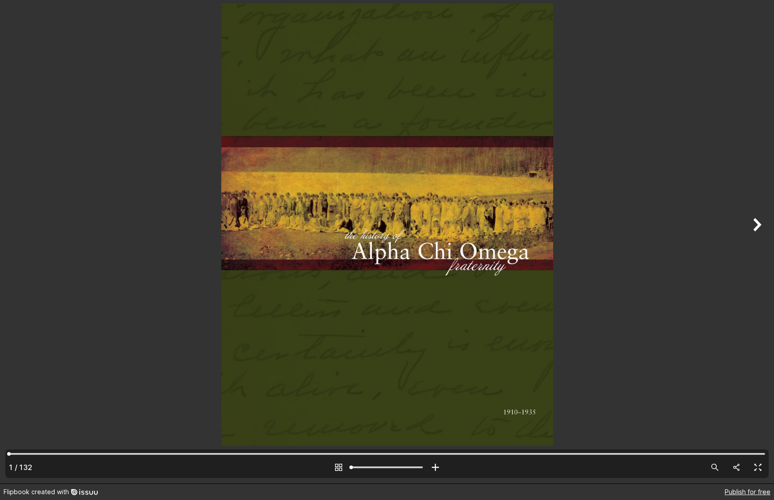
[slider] (387, 467)
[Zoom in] (435, 467)
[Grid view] (339, 467)
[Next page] (756, 241)
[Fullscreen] (758, 467)
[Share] (736, 467)
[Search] (715, 467)
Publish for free (747, 492)
